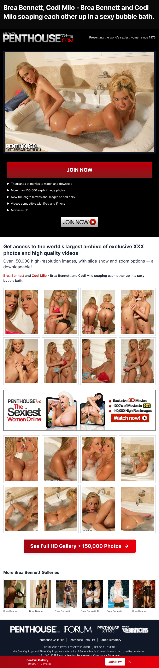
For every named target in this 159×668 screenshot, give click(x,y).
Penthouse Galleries (51, 640)
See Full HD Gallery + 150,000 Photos (79, 546)
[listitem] (21, 312)
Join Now (115, 661)
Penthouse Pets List (82, 640)
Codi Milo (39, 275)
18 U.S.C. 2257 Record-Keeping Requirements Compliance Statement (79, 655)
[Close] (129, 662)
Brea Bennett (13, 275)
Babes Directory (110, 640)
